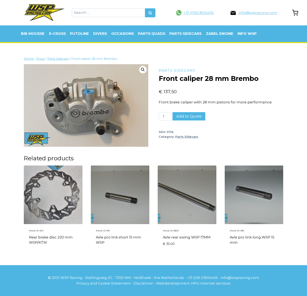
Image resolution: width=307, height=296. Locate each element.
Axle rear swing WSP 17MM (187, 237)
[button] (143, 69)
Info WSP (247, 33)
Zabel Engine (219, 33)
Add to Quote (189, 116)
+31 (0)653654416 (199, 13)
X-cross (57, 33)
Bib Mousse (32, 33)
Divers (100, 33)
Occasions (122, 33)
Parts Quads (151, 33)
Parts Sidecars (185, 33)
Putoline (79, 33)
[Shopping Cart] (295, 13)
